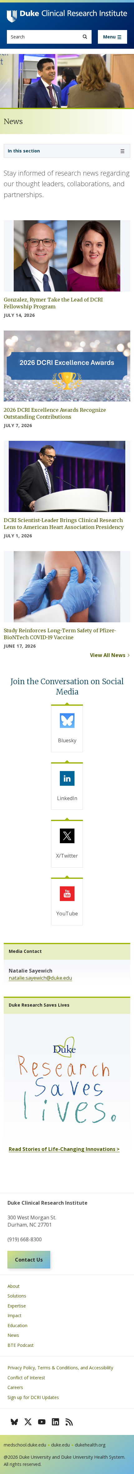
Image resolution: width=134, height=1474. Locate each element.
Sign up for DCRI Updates (33, 1397)
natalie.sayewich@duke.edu (40, 977)
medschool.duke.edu (25, 1445)
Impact (14, 1315)
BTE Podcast (20, 1345)
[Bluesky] (14, 1422)
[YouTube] (42, 1422)
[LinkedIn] (55, 1422)
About (13, 1286)
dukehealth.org (90, 1445)
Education (17, 1325)
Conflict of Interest (26, 1378)
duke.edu (60, 1445)
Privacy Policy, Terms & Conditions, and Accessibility (60, 1368)
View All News (107, 655)
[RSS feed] (69, 1422)
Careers (15, 1387)
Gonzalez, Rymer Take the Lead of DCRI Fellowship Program (53, 303)
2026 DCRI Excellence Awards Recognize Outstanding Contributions (55, 413)
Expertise (16, 1306)
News (13, 1335)
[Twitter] (28, 1422)
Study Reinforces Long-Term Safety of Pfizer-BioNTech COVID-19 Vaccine (60, 633)
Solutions (16, 1296)
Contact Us (29, 1259)
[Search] (85, 36)
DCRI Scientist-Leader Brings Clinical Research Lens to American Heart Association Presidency (64, 523)
